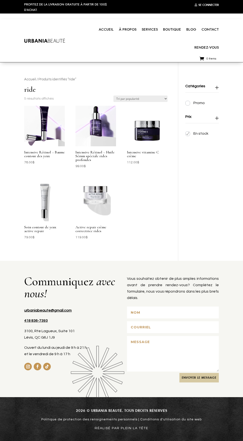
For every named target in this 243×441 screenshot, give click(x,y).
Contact (210, 29)
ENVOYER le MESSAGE (199, 377)
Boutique (172, 29)
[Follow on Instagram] (28, 366)
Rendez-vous (206, 47)
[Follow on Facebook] (37, 366)
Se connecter (208, 5)
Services (150, 29)
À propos (127, 29)
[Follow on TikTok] (47, 366)
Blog (191, 29)
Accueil (106, 29)
